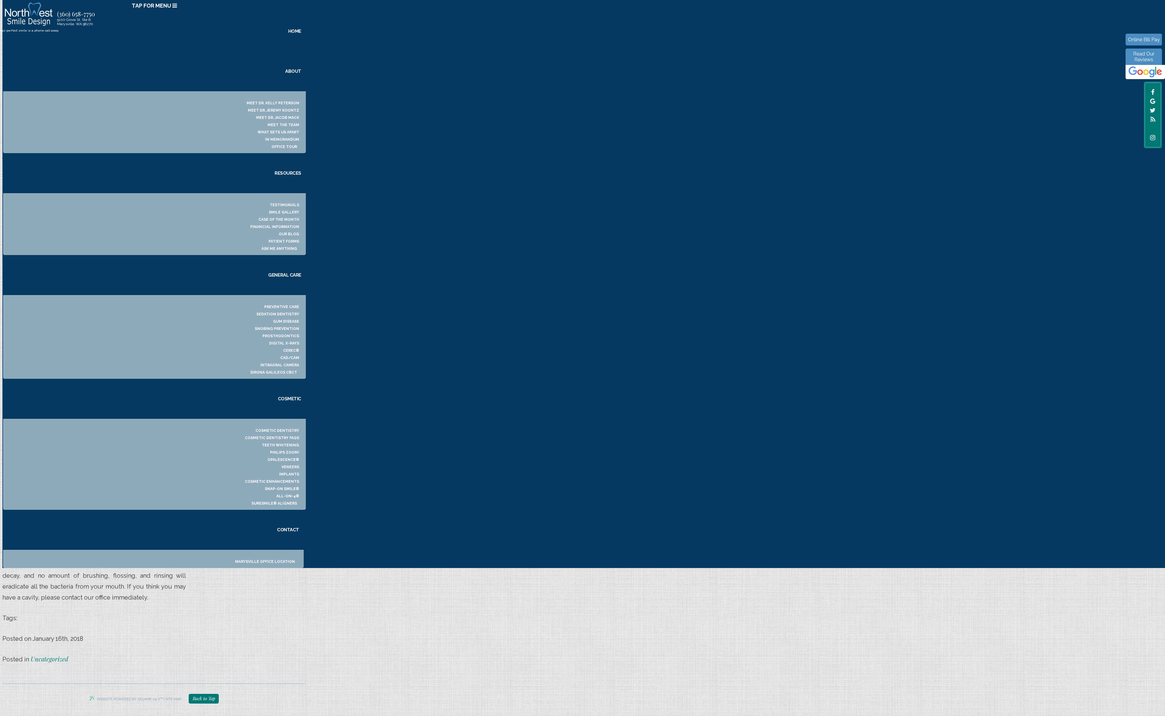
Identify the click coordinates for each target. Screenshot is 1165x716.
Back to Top (204, 698)
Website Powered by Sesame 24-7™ (130, 699)
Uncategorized (49, 659)
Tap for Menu (152, 5)
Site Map (173, 699)
